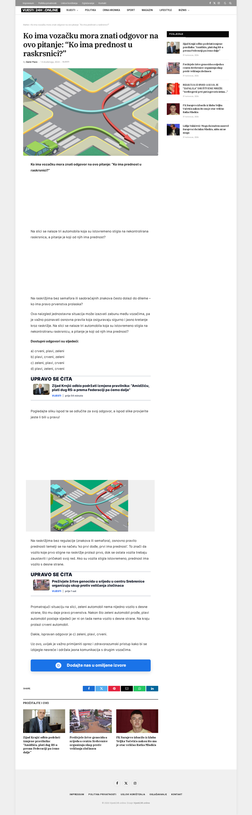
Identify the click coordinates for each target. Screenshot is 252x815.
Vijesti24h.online (142, 803)
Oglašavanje (88, 3)
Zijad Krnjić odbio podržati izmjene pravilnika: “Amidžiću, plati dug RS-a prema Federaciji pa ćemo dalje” (41, 745)
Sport (131, 10)
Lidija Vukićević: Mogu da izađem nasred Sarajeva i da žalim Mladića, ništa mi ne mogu (206, 129)
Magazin (147, 10)
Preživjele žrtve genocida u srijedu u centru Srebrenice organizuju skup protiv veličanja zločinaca (88, 743)
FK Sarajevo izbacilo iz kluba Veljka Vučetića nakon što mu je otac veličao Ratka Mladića (136, 741)
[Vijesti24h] (40, 10)
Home (26, 25)
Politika (90, 10)
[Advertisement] (90, 201)
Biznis (183, 10)
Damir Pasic (32, 62)
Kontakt (102, 3)
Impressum (28, 3)
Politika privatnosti (47, 3)
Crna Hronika (111, 10)
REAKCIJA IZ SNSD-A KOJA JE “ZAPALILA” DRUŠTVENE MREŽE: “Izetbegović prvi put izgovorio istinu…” (205, 88)
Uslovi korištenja (69, 3)
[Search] (230, 3)
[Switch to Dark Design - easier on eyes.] (225, 3)
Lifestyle (166, 10)
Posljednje (176, 34)
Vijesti (70, 10)
